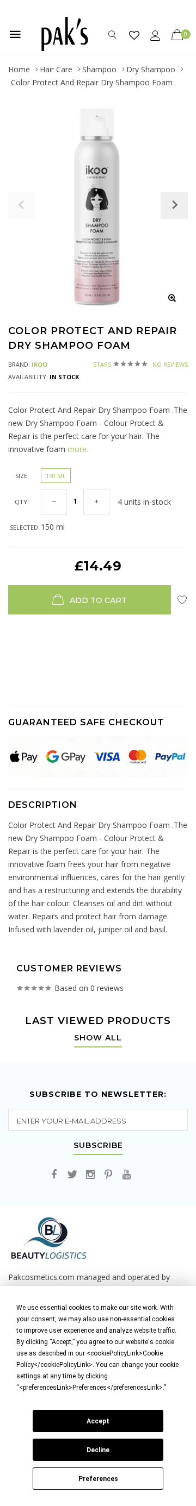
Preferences (98, 1479)
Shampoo (99, 69)
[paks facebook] (54, 1174)
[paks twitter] (72, 1174)
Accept (98, 1421)
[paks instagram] (90, 1174)
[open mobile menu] (15, 34)
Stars (140, 364)
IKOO (39, 364)
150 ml (56, 476)
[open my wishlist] (134, 35)
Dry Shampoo (150, 69)
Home (19, 69)
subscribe (98, 1145)
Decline (98, 1450)
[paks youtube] (126, 1174)
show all (98, 1038)
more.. (79, 449)
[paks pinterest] (108, 1174)
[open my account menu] (155, 35)
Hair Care (56, 69)
